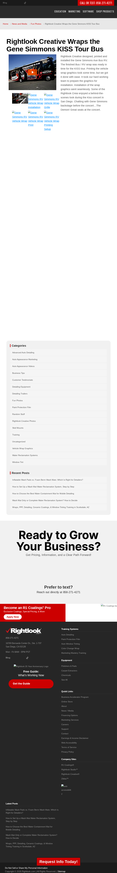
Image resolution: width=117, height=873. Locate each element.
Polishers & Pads (69, 666)
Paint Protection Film (21, 407)
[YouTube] (20, 2)
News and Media (19, 24)
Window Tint (17, 462)
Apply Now (13, 617)
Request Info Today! (58, 861)
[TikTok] (25, 2)
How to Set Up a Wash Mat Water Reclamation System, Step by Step (43, 487)
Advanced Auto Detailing (23, 352)
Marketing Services (70, 720)
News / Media (67, 711)
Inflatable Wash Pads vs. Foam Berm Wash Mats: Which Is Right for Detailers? (47, 480)
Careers (65, 724)
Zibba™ (64, 779)
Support (64, 729)
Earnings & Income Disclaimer (74, 738)
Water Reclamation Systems (25, 455)
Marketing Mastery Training (73, 653)
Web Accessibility (69, 743)
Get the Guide (21, 683)
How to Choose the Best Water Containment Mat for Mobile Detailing (43, 493)
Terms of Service (68, 747)
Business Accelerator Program (75, 697)
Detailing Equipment (21, 387)
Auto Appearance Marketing (24, 359)
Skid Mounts (17, 428)
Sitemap (61, 871)
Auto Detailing (67, 635)
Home (5, 24)
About (64, 706)
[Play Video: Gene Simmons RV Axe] (32, 72)
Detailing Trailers (19, 393)
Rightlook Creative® (70, 774)
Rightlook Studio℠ (69, 770)
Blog (5, 3)
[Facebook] (16, 2)
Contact (64, 734)
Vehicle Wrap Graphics (22, 448)
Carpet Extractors (69, 671)
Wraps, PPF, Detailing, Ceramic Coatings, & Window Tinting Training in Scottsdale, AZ (50, 507)
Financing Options (69, 715)
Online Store (67, 702)
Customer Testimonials (22, 380)
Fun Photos (36, 24)
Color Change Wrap (70, 648)
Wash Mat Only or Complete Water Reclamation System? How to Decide (44, 500)
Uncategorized (18, 441)
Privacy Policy (67, 752)
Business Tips (18, 373)
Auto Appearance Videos (23, 366)
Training (16, 435)
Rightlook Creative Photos (24, 421)
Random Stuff (18, 414)
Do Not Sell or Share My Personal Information (26, 868)
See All (64, 680)
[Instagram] (11, 2)
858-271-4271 (104, 3)
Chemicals (66, 675)
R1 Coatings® (67, 765)
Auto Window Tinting (70, 644)
